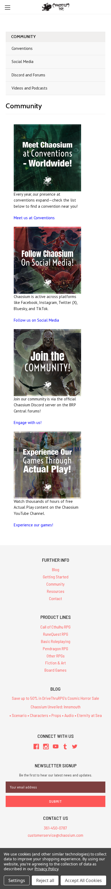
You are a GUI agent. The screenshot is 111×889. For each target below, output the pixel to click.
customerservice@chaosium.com (55, 835)
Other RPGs (56, 655)
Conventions (22, 48)
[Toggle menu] (7, 7)
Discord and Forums (28, 74)
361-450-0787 (55, 827)
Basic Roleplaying (55, 641)
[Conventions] (47, 157)
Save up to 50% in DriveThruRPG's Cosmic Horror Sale (55, 698)
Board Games (55, 669)
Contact (55, 598)
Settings (16, 880)
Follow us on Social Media (36, 320)
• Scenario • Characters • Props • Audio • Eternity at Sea (55, 715)
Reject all (45, 880)
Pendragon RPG (55, 648)
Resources (55, 591)
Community (55, 583)
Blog (55, 569)
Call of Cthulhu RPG (55, 626)
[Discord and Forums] (47, 362)
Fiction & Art (55, 662)
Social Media (22, 61)
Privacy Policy (46, 868)
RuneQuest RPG (55, 634)
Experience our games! (33, 524)
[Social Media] (47, 260)
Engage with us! (27, 422)
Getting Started (55, 576)
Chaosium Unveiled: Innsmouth (56, 706)
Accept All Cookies (83, 880)
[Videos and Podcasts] (47, 465)
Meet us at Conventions (34, 217)
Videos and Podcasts (29, 88)
